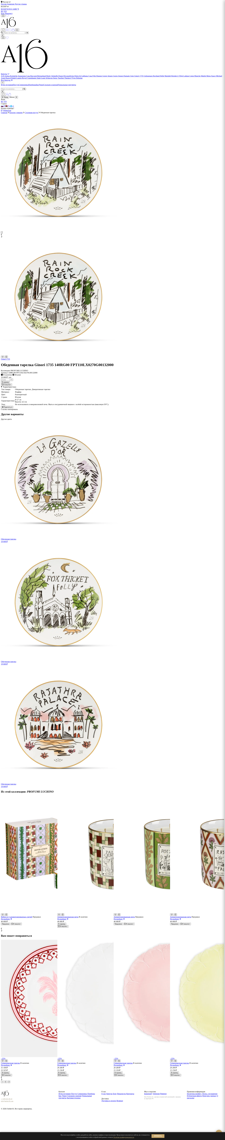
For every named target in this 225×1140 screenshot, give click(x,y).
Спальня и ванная (50, 85)
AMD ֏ (16, 9)
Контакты (130, 1094)
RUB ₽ (4, 9)
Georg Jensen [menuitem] (107, 76)
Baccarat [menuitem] (33, 76)
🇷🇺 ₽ (3, 106)
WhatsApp (7, 110)
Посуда (16, 85)
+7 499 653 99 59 (6, 1099)
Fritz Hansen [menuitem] (97, 76)
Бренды (4, 74)
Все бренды (6, 80)
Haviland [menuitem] (156, 76)
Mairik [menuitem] (203, 76)
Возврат (120, 1101)
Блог (3, 13)
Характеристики (9, 387)
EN (5, 11)
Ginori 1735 (5, 359)
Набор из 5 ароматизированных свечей (16, 917)
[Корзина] (13, 30)
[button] (112, 235)
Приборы (32, 85)
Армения (11, 4)
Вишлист (9, 13)
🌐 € (12, 106)
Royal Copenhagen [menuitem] (29, 78)
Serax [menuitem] (55, 78)
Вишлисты (121, 1094)
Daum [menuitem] (60, 76)
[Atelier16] (24, 72)
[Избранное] (7, 16)
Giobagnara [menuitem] (148, 76)
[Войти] (7, 30)
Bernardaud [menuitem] (41, 76)
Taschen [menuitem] (61, 78)
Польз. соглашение (209, 1094)
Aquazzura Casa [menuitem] (24, 76)
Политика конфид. (194, 1094)
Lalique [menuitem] (187, 76)
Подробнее (5, 919)
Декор (41, 85)
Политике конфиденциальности (123, 1137)
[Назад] (5, 1082)
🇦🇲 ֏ (7, 106)
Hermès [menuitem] (174, 76)
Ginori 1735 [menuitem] (139, 76)
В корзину (5, 382)
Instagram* (148, 1094)
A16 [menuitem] (3, 76)
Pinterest (163, 1094)
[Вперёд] (9, 1082)
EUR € (10, 9)
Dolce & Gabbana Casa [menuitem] (83, 76)
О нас (103, 1094)
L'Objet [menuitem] (180, 76)
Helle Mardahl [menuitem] (165, 76)
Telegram (156, 1094)
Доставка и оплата (108, 1101)
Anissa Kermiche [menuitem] (11, 76)
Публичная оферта (194, 1096)
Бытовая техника (74, 1098)
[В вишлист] (6, 357)
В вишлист (7, 385)
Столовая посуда (31, 113)
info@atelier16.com (7, 1101)
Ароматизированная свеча (67, 917)
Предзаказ (5, 924)
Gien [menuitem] (132, 76)
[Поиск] (3, 30)
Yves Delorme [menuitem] (77, 78)
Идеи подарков (7, 85)
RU (2, 11)
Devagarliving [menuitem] (68, 76)
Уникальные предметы (67, 85)
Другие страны (21, 4)
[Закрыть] (2, 35)
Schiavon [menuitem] (49, 78)
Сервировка (23, 85)
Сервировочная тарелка (10, 1063)
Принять (158, 1136)
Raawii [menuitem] (8, 78)
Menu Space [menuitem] (211, 76)
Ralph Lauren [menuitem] (16, 78)
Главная (4, 113)
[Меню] (3, 16)
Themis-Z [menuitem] (68, 78)
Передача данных (209, 1096)
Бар (37, 85)
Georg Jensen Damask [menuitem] (121, 76)
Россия (4, 4)
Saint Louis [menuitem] (41, 78)
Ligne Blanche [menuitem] (195, 76)
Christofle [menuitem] (54, 76)
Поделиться (7, 407)
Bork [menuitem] (48, 76)
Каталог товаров (16, 113)
